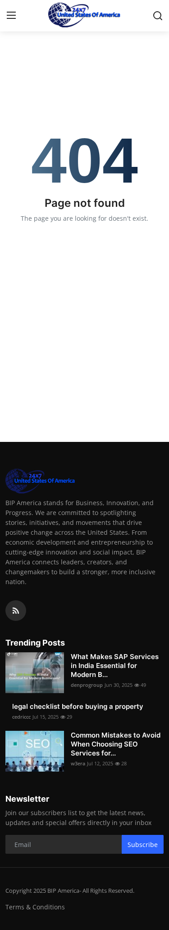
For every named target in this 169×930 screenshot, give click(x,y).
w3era (78, 763)
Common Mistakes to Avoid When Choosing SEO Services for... (115, 744)
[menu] (11, 16)
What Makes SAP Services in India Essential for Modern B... (115, 665)
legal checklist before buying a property (77, 706)
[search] (157, 16)
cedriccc (21, 716)
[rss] (15, 610)
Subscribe (143, 844)
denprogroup (87, 684)
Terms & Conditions (35, 907)
